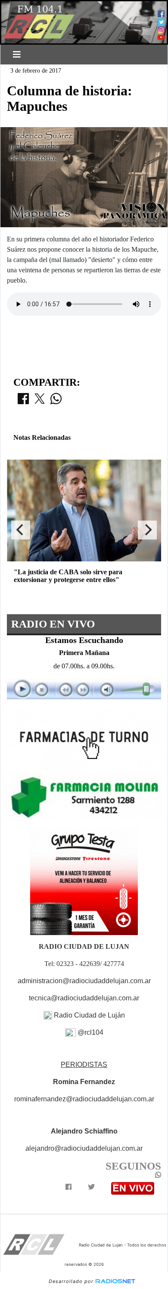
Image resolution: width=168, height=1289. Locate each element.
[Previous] (20, 530)
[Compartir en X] (39, 401)
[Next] (147, 530)
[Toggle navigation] (16, 54)
